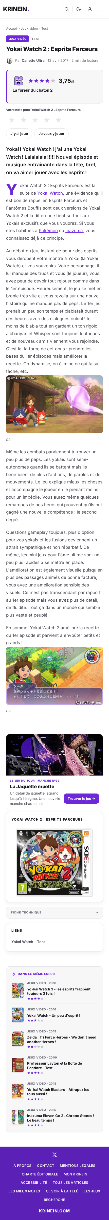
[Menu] (101, 9)
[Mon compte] (90, 9)
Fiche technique (26, 912)
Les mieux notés (24, 1191)
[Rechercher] (66, 9)
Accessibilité (34, 1183)
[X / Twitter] (54, 1154)
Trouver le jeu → (81, 798)
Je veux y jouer (51, 133)
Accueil (11, 28)
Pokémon (48, 230)
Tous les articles (70, 1183)
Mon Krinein (75, 1174)
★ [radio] (11, 120)
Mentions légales (77, 1166)
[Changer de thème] (79, 9)
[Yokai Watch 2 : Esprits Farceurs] (54, 862)
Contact (45, 1166)
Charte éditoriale (40, 1174)
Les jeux (92, 1191)
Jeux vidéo (29, 28)
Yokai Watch (50, 193)
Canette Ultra (33, 60)
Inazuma (74, 230)
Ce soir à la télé (62, 1191)
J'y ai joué (19, 133)
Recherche (54, 1200)
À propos (22, 1166)
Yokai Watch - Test (28, 942)
